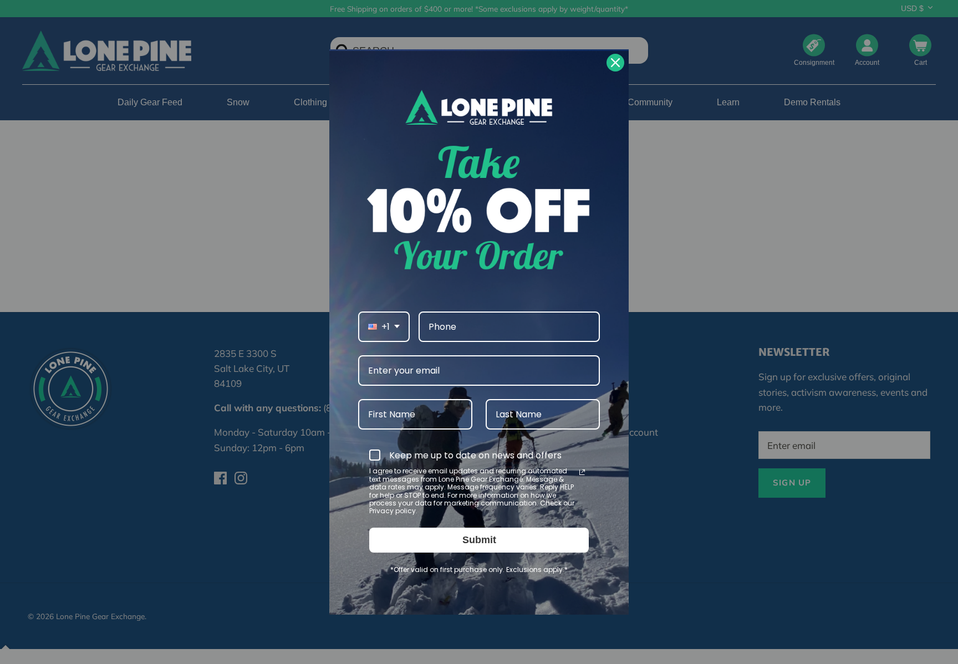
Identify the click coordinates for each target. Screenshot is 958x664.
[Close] (615, 62)
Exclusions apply (534, 569)
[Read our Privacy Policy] (582, 472)
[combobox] (384, 326)
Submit (479, 539)
